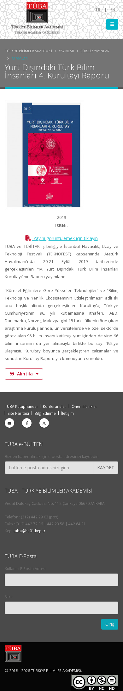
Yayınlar (66, 51)
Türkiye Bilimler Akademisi (28, 51)
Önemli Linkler (84, 406)
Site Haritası (18, 413)
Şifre (9, 596)
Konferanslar (54, 406)
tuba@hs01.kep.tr (29, 530)
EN (112, 9)
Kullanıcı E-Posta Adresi (25, 568)
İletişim (67, 413)
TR (97, 9)
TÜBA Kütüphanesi (21, 406)
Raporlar (19, 58)
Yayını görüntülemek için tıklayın (64, 238)
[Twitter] (44, 423)
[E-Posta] (9, 423)
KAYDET (105, 468)
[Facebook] (27, 423)
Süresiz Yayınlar (95, 51)
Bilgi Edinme (45, 413)
